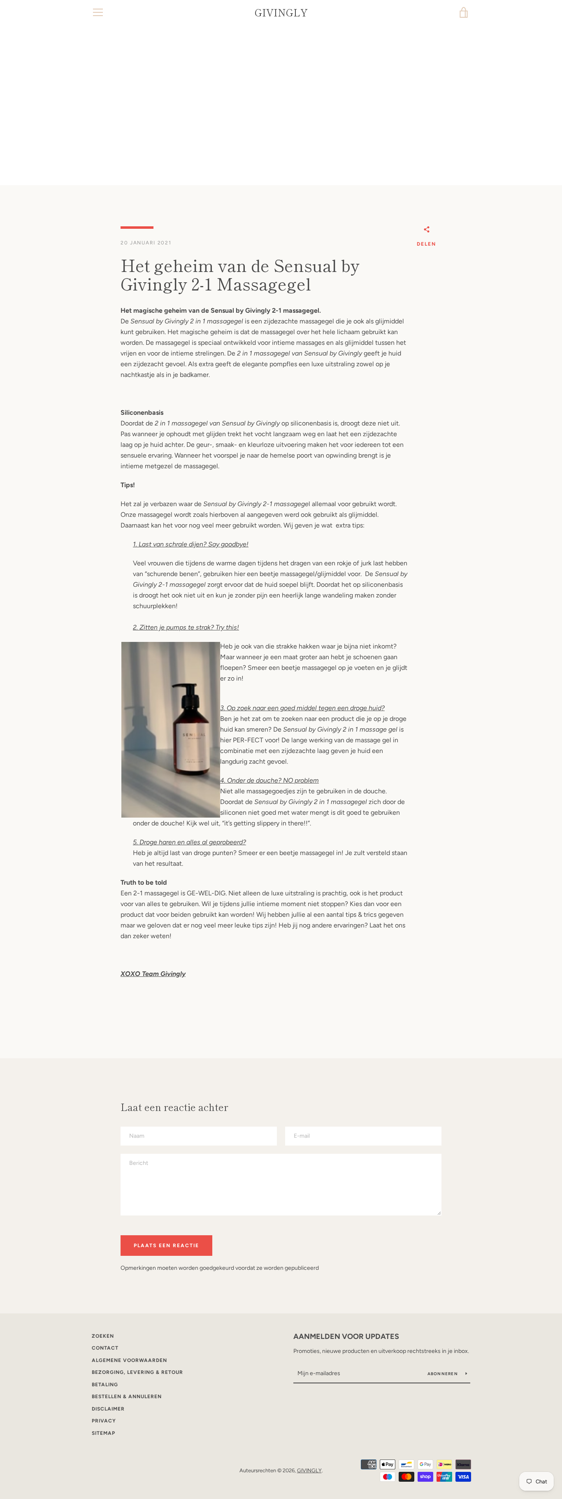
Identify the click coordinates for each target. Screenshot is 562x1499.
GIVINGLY (281, 13)
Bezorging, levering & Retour (137, 1372)
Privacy (104, 1421)
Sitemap (103, 1433)
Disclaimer (108, 1409)
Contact (105, 1348)
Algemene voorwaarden (129, 1360)
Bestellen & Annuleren (127, 1396)
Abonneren (443, 1373)
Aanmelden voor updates (346, 1336)
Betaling (105, 1384)
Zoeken (103, 1336)
